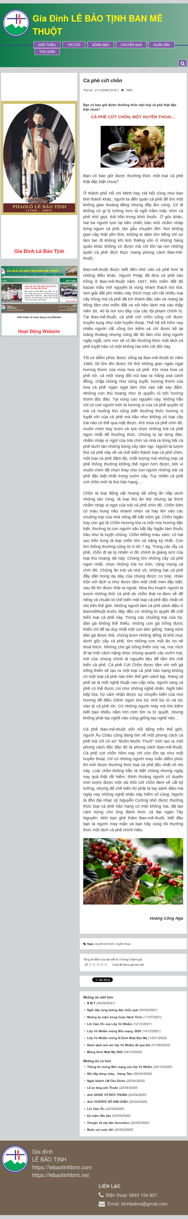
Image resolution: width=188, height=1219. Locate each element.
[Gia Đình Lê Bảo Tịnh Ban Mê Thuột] (16, 22)
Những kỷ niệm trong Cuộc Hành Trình (114, 1017)
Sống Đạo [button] (100, 44)
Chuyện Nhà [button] (131, 44)
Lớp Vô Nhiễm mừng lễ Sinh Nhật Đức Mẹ (117, 1038)
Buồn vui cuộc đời (100, 1129)
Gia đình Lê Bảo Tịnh (39, 251)
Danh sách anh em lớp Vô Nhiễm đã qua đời (118, 1045)
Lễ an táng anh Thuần (102, 1087)
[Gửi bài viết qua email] (163, 94)
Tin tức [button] (73, 44)
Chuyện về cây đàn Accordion (108, 1122)
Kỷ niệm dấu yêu (99, 1115)
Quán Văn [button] (161, 44)
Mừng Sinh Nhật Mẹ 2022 (105, 1052)
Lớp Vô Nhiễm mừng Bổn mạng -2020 (114, 1031)
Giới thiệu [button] (47, 44)
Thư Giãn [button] (47, 51)
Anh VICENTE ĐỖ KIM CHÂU (107, 1101)
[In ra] (171, 94)
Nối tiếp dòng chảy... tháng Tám (109, 1073)
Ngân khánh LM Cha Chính (106, 1081)
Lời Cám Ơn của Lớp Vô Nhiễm (109, 1024)
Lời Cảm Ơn (96, 1108)
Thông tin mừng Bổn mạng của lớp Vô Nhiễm (119, 1067)
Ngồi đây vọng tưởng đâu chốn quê (112, 1010)
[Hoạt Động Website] (39, 289)
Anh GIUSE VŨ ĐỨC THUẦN (107, 1094)
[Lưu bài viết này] (179, 94)
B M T (91, 1003)
